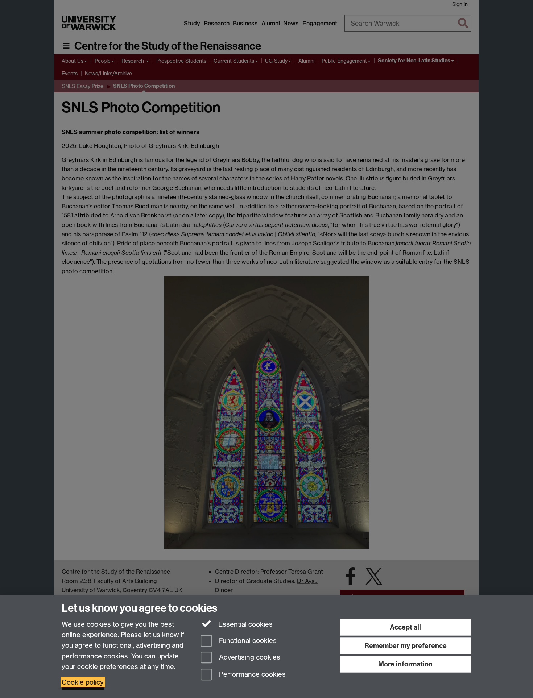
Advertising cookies (248, 657)
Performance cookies (251, 674)
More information (405, 664)
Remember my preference (405, 645)
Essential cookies (244, 624)
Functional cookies (247, 640)
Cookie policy (83, 682)
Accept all (405, 627)
